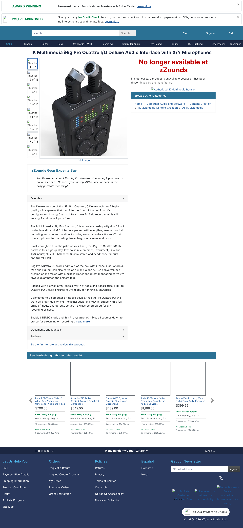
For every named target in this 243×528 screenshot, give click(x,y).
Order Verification (60, 493)
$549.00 (76, 408)
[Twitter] (221, 479)
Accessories (218, 43)
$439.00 (112, 408)
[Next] (212, 398)
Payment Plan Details (16, 474)
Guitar (44, 43)
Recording (107, 43)
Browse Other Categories (173, 95)
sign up (234, 469)
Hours (6, 493)
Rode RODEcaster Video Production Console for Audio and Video (153, 401)
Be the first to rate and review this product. (58, 344)
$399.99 (182, 405)
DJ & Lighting (195, 43)
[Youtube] (236, 479)
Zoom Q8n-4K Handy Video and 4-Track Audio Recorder (190, 399)
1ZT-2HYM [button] (126, 450)
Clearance (235, 43)
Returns (99, 468)
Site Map (8, 506)
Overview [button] (77, 198)
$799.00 (41, 408)
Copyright (101, 487)
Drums (174, 43)
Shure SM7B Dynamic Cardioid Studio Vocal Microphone (116, 401)
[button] (84, 108)
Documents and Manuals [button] (77, 329)
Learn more (144, 6)
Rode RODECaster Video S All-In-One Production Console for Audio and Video (50, 401)
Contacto (147, 468)
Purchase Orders (59, 487)
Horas (145, 474)
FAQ (5, 468)
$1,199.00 (147, 408)
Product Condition (14, 487)
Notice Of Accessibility (109, 493)
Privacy (99, 474)
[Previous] (30, 398)
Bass (60, 43)
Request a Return (59, 468)
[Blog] (174, 479)
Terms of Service (105, 481)
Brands (28, 43)
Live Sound (156, 43)
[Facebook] (190, 479)
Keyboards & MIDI (82, 43)
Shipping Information (16, 481)
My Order (55, 481)
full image (84, 160)
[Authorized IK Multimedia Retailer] (173, 89)
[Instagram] (205, 479)
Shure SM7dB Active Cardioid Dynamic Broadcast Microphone (84, 401)
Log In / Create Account (64, 474)
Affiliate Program (13, 500)
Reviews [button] (77, 336)
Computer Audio (131, 43)
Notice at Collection (107, 500)
